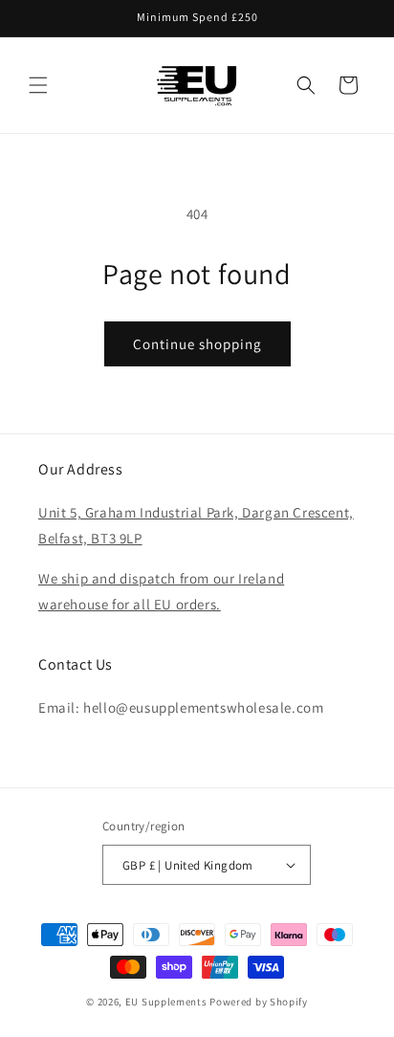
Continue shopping (197, 344)
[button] (38, 85)
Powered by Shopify (258, 1001)
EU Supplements (166, 1001)
